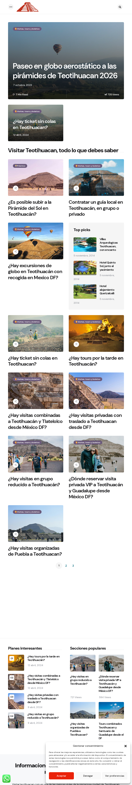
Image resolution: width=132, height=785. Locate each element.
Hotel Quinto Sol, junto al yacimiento (108, 266)
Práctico (21, 166)
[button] (125, 746)
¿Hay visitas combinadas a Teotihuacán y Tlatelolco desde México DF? (35, 421)
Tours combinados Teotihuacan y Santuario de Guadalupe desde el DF (111, 731)
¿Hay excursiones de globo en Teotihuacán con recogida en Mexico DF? (35, 272)
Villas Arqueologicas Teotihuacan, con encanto (109, 244)
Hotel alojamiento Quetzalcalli (107, 289)
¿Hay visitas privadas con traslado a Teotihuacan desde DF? (95, 421)
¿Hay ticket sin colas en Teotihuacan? (34, 124)
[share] (15, 188)
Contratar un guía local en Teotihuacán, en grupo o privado (96, 208)
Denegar (88, 775)
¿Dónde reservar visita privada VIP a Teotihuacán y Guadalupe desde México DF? (96, 488)
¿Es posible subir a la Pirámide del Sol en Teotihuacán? (29, 208)
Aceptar (61, 775)
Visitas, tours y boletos (28, 29)
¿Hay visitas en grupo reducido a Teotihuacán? (34, 482)
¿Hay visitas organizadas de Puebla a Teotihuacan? (35, 551)
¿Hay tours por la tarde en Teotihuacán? (96, 361)
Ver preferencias (114, 775)
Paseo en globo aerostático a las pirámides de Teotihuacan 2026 (65, 70)
